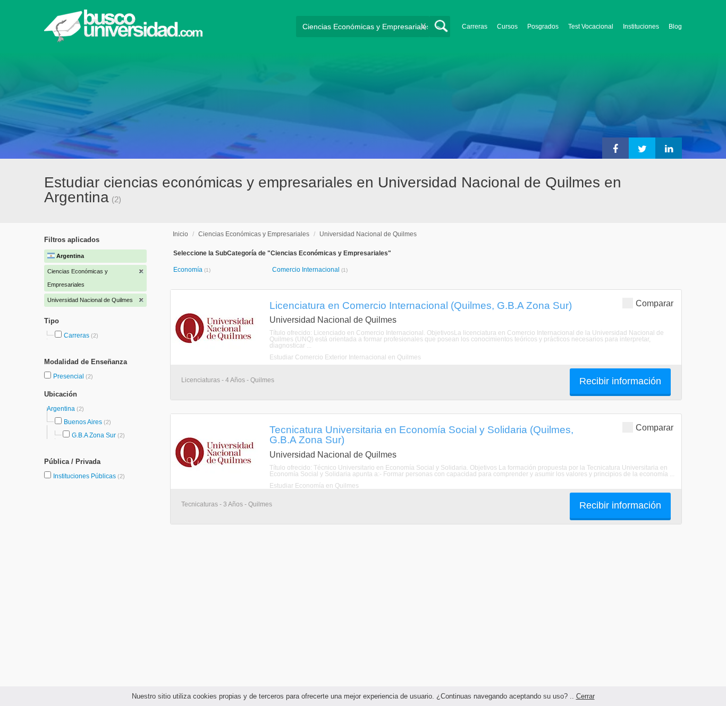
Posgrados (543, 26)
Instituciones (641, 26)
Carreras (474, 26)
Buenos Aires (83, 422)
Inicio (180, 234)
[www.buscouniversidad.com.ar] (123, 40)
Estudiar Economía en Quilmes (314, 485)
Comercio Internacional (306, 269)
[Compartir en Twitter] (642, 148)
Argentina (62, 408)
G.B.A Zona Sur (94, 435)
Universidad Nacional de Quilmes (368, 234)
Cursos (507, 26)
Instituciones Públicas (89, 476)
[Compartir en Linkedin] (668, 148)
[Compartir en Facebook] (615, 148)
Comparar (654, 303)
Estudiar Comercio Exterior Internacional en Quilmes (345, 357)
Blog (675, 26)
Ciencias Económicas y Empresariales (253, 234)
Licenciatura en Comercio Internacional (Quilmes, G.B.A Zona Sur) (420, 305)
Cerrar (585, 696)
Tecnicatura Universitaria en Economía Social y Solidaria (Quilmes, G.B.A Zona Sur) (421, 434)
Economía (188, 269)
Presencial (69, 376)
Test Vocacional (590, 26)
